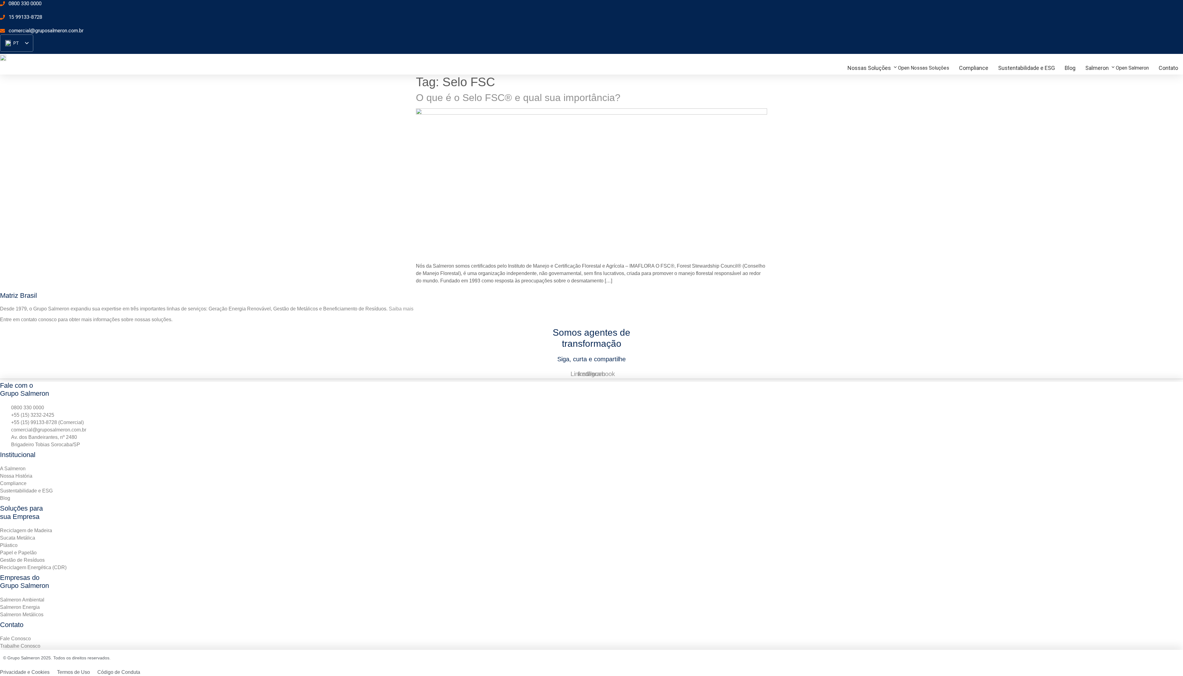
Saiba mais (401, 308)
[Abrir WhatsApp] (1167, 660)
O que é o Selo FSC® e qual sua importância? (518, 97)
